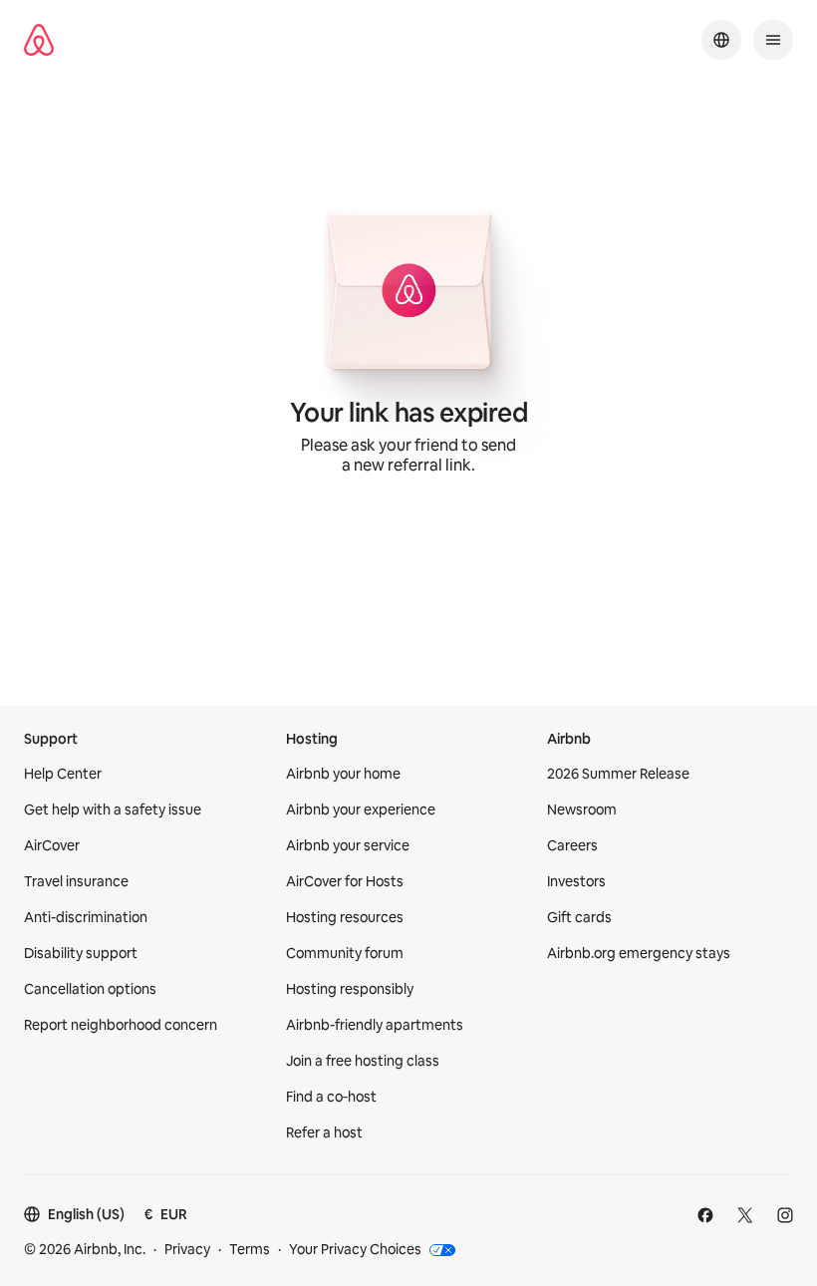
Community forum (345, 953)
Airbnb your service (347, 845)
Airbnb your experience (360, 809)
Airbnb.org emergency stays (638, 953)
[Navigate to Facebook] (705, 1215)
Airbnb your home (343, 774)
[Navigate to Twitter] (745, 1215)
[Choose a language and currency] (721, 40)
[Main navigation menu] (773, 40)
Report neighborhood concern (120, 1025)
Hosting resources (345, 917)
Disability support (80, 953)
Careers (572, 845)
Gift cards (579, 917)
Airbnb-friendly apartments (374, 1025)
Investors (576, 881)
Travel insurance (76, 881)
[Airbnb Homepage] (39, 40)
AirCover (52, 845)
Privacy (187, 1249)
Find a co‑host (331, 1097)
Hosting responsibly (349, 989)
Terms (249, 1249)
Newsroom (582, 809)
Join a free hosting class (362, 1061)
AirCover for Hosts (345, 881)
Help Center (63, 774)
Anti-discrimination (85, 917)
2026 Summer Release (618, 774)
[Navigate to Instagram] (785, 1215)
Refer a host (324, 1132)
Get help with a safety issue (112, 809)
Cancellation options (90, 989)
